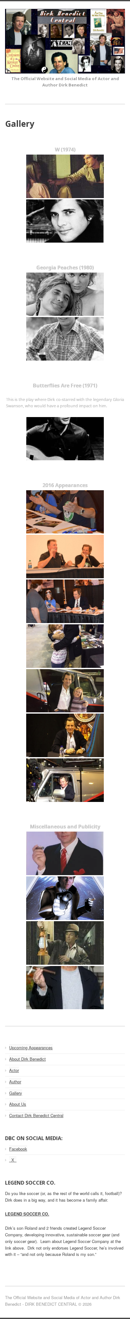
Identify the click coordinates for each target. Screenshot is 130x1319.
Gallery (15, 1093)
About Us (17, 1104)
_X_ (12, 1160)
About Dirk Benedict (27, 1059)
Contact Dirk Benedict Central (36, 1115)
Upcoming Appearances (31, 1048)
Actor (14, 1070)
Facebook (18, 1149)
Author (15, 1082)
